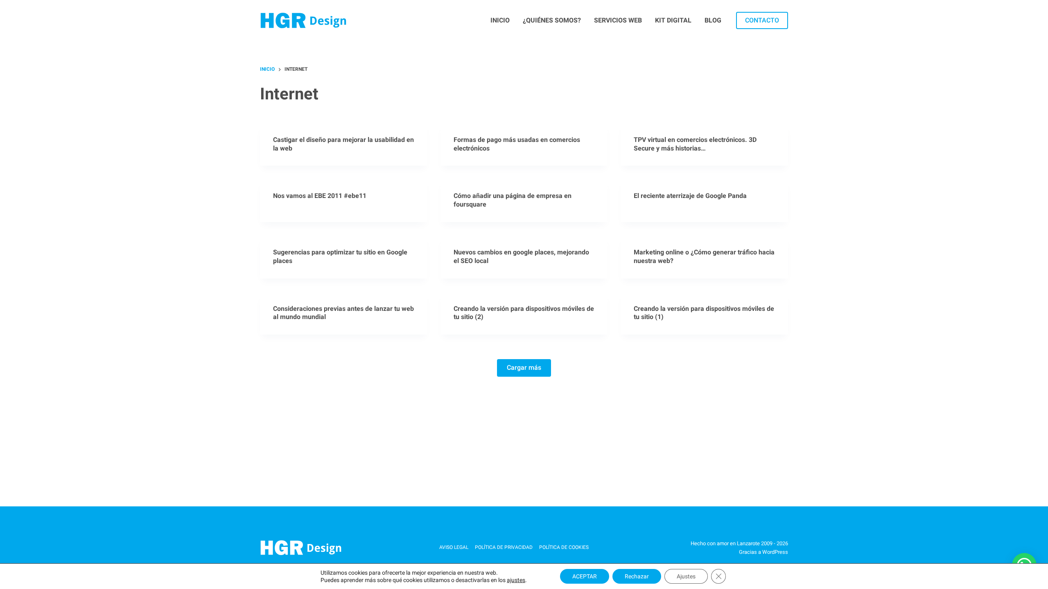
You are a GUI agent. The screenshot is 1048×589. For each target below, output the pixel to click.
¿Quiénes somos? (552, 20)
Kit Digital (673, 20)
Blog (713, 20)
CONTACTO (762, 20)
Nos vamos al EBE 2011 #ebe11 (319, 196)
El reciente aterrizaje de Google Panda (690, 196)
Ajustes (686, 576)
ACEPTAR (584, 576)
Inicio (500, 20)
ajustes (516, 580)
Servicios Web (618, 20)
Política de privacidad (504, 547)
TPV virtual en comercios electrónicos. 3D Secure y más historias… (695, 144)
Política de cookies (564, 547)
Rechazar (637, 576)
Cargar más (524, 367)
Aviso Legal (453, 547)
